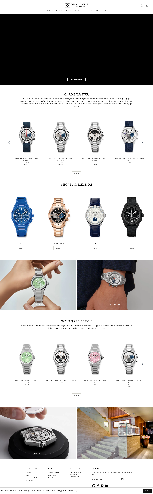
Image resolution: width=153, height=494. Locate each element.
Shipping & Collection (32, 478)
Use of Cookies (52, 478)
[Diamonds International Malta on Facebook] (98, 485)
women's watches (38, 304)
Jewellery (59, 10)
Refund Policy (30, 480)
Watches (77, 10)
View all (76, 173)
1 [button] (74, 170)
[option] (25, 140)
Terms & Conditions (54, 473)
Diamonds (49, 10)
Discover (21, 248)
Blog (105, 10)
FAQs (27, 475)
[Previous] (9, 142)
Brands (97, 10)
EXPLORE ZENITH (76, 80)
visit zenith (38, 454)
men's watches (115, 304)
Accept (147, 491)
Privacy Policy (52, 475)
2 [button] (76, 170)
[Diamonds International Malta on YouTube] (102, 485)
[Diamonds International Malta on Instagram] (93, 485)
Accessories (88, 10)
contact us (115, 454)
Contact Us (29, 473)
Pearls (68, 10)
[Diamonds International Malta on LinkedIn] (106, 485)
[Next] (143, 142)
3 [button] (78, 170)
